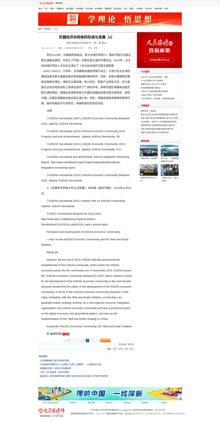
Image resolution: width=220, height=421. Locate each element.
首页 (40, 9)
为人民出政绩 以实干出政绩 (152, 81)
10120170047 (100, 414)
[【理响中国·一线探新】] (149, 146)
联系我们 (145, 403)
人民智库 (139, 9)
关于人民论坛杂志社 (51, 403)
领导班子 (73, 403)
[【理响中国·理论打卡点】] (149, 165)
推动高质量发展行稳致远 (151, 88)
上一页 (66, 341)
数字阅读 (117, 9)
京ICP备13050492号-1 (153, 414)
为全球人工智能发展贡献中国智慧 (154, 91)
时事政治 (60, 9)
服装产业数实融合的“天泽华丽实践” (155, 133)
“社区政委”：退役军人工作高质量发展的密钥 (158, 122)
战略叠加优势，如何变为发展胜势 (55, 368)
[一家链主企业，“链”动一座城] (170, 165)
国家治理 (158, 9)
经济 (131, 349)
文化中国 (88, 9)
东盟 (114, 349)
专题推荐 (145, 105)
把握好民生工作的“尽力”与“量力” (154, 84)
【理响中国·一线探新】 (149, 158)
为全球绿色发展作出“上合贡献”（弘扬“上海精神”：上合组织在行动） (71, 364)
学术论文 (148, 9)
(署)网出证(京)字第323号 (134, 414)
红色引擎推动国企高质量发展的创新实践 (157, 129)
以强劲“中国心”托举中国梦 (151, 95)
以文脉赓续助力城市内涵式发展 (54, 360)
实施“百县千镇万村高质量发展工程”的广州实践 (159, 118)
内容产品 (109, 403)
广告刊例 (163, 403)
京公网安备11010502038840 (174, 414)
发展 (126, 349)
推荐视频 (145, 141)
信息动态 (127, 403)
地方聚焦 (98, 9)
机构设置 (91, 403)
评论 (125, 9)
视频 (131, 9)
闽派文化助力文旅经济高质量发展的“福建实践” (159, 115)
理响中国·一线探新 (148, 111)
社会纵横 (79, 9)
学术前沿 (47, 29)
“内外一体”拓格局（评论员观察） (55, 372)
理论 (52, 9)
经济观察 (69, 9)
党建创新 (108, 9)
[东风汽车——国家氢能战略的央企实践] (170, 146)
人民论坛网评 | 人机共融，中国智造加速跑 (157, 99)
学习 (46, 9)
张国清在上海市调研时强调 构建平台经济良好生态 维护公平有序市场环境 (74, 376)
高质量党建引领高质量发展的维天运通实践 (158, 125)
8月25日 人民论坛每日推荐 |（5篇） (155, 77)
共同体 (120, 349)
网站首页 (59, 3)
